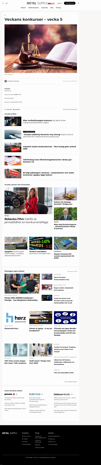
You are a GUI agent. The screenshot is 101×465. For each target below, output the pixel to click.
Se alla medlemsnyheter (70, 381)
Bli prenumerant (26, 436)
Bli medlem (25, 439)
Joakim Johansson (14, 81)
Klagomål (37, 444)
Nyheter (23, 7)
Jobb (51, 7)
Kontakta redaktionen (53, 436)
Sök (7, 3)
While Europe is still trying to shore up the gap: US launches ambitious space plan (65, 405)
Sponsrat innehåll (39, 447)
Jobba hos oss (51, 441)
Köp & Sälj (45, 7)
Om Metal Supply (52, 444)
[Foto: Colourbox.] (41, 48)
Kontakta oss (51, 439)
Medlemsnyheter (33, 7)
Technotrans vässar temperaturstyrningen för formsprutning (36, 399)
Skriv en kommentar (71, 109)
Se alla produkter (26, 444)
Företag (58, 7)
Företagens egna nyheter (14, 271)
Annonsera (24, 441)
